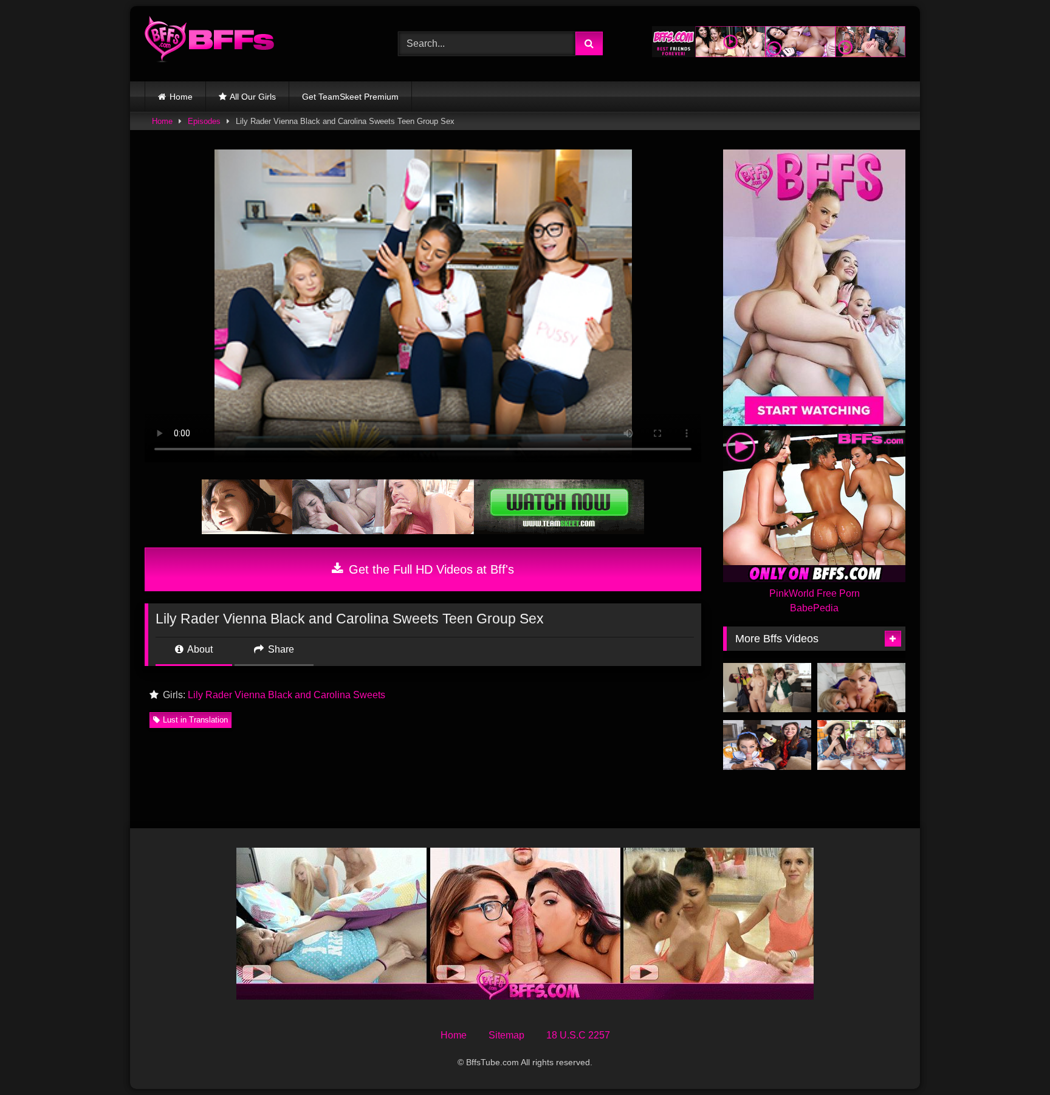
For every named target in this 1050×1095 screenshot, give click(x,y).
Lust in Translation (195, 719)
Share (280, 649)
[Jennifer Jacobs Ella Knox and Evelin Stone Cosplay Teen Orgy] (767, 745)
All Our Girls (253, 96)
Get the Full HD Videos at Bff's (429, 569)
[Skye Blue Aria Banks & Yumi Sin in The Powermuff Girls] (861, 688)
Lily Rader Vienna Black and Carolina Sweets (286, 695)
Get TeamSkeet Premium (350, 96)
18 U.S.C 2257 (578, 1035)
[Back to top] (1012, 1059)
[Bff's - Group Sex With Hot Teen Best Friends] (209, 41)
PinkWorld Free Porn (814, 593)
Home (181, 96)
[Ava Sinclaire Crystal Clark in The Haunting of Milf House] (767, 688)
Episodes (204, 121)
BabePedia (814, 608)
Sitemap (506, 1035)
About (199, 649)
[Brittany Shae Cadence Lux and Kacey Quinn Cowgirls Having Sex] (861, 745)
